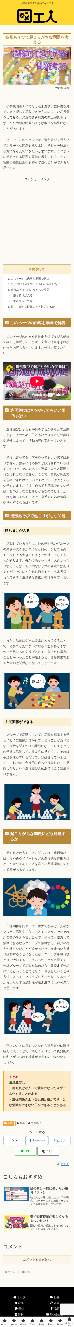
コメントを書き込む (37, 1259)
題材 (21, 1308)
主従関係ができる (24, 301)
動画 (22, 1123)
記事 (10, 1123)
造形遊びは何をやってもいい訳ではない (35, 284)
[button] (48, 1151)
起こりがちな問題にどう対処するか (33, 306)
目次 (32, 269)
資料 (20, 1314)
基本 (56, 1303)
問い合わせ (56, 1314)
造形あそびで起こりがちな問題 (30, 289)
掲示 (56, 1308)
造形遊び (36, 1123)
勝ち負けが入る (23, 295)
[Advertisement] (37, 220)
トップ (20, 1297)
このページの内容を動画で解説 (30, 278)
